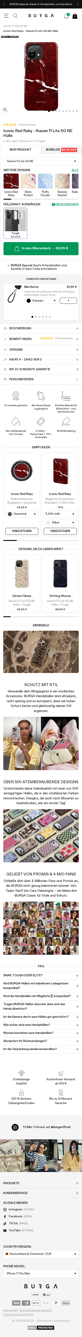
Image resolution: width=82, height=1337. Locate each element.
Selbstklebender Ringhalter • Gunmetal (21, 501)
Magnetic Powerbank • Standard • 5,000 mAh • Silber (60, 501)
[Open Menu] (6, 15)
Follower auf (46, 1127)
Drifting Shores (60, 596)
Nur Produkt (20, 149)
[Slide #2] (56, 111)
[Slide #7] (73, 111)
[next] (78, 4)
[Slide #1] (52, 111)
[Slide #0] (49, 111)
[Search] (15, 15)
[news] (66, 15)
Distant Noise (21, 596)
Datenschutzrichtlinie (18, 1314)
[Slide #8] (77, 111)
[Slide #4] (63, 111)
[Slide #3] (59, 111)
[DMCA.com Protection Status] (41, 1328)
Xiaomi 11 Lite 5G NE (15, 26)
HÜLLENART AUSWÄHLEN (21, 204)
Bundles (61, 149)
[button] (19, 124)
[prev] (4, 4)
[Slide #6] (70, 111)
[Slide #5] (66, 111)
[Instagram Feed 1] (41, 1155)
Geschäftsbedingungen (35, 1310)
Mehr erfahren (67, 204)
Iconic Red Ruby (22, 494)
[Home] (41, 16)
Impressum (10, 1310)
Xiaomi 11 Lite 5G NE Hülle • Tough (22, 603)
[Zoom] (5, 110)
